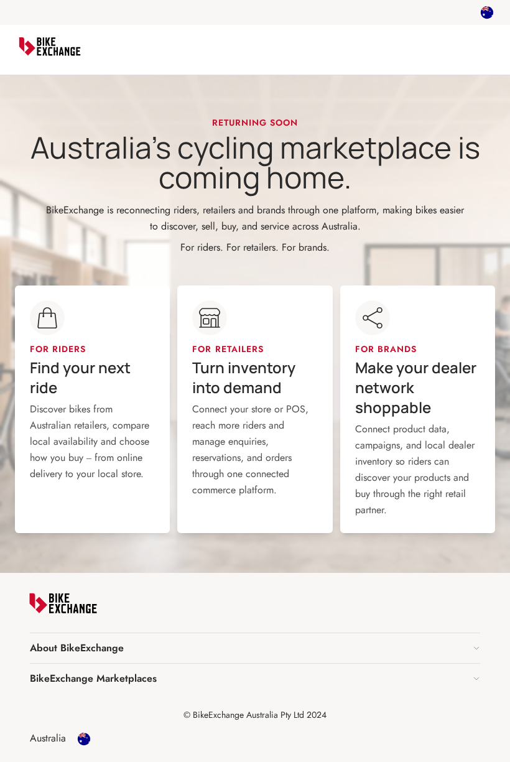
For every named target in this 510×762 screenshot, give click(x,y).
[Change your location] (487, 12)
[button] (255, 648)
